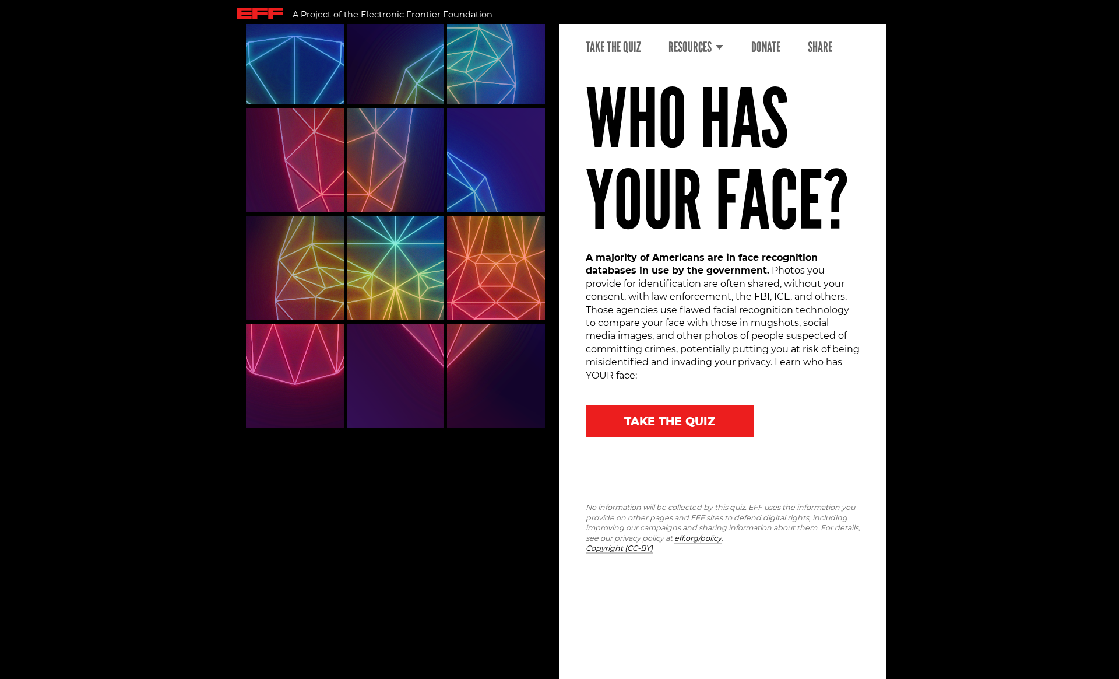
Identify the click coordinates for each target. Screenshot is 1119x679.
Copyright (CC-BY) (619, 548)
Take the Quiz (613, 47)
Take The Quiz (669, 421)
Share (820, 47)
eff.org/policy (698, 538)
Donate (765, 47)
